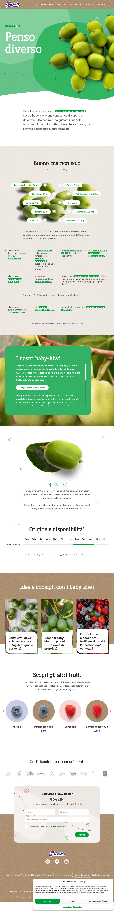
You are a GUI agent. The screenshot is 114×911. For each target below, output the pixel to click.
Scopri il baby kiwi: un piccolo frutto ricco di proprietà (55, 643)
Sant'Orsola (12, 4)
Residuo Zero (54, 4)
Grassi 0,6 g (72, 185)
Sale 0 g (34, 220)
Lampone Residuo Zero (97, 728)
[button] (109, 881)
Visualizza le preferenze (98, 901)
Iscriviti (81, 834)
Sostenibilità (89, 4)
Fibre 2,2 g (71, 202)
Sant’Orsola (74, 4)
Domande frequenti (42, 875)
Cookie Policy (67, 907)
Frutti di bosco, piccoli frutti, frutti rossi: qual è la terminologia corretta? (92, 641)
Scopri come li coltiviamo (32, 387)
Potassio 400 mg (75, 220)
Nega (73, 901)
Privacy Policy (61, 827)
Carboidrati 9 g (39, 194)
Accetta (47, 901)
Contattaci (101, 4)
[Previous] (3, 711)
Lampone (70, 726)
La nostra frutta (38, 4)
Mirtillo (17, 726)
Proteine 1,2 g (40, 211)
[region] (53, 385)
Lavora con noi (12, 875)
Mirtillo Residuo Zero (43, 728)
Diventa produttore (62, 875)
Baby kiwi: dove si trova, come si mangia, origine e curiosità (21, 643)
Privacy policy (77, 907)
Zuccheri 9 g (32, 202)
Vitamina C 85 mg (85, 211)
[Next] (110, 711)
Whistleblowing (101, 875)
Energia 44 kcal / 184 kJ (26, 185)
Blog (65, 4)
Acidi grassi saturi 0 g (87, 194)
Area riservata (82, 875)
